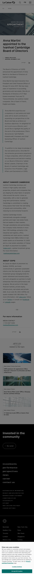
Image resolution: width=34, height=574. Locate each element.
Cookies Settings (17, 566)
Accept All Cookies (17, 571)
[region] (17, 558)
